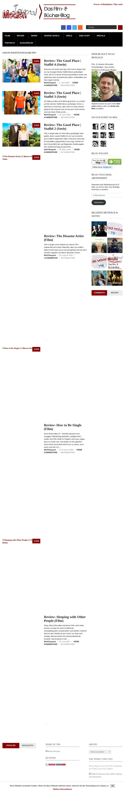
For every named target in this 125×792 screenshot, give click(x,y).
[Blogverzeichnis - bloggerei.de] (50, 765)
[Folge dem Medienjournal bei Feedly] (114, 164)
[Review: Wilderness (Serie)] (115, 246)
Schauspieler (26, 43)
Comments (99, 293)
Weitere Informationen (62, 789)
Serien (34, 36)
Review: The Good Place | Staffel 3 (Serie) (62, 94)
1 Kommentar (51, 258)
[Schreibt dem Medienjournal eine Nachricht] (103, 147)
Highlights (27, 745)
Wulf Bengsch (50, 83)
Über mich (118, 4)
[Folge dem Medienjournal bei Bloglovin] (102, 168)
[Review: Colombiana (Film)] (115, 278)
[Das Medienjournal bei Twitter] (111, 130)
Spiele (69, 36)
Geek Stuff (84, 36)
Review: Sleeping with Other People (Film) (65, 619)
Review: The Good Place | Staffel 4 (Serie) (62, 62)
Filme (7, 36)
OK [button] (112, 786)
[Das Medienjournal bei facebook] (95, 130)
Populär (10, 745)
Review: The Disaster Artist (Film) (64, 238)
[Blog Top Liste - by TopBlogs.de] (61, 765)
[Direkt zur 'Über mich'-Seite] (107, 101)
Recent (115, 293)
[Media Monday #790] (99, 262)
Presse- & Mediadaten (103, 4)
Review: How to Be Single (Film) (62, 427)
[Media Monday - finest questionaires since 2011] (53, 751)
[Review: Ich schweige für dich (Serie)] (99, 246)
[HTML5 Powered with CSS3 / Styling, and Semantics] (105, 777)
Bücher (20, 36)
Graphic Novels (51, 36)
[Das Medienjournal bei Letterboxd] (103, 138)
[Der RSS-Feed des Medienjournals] (95, 147)
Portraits (10, 43)
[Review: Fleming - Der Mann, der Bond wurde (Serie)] (99, 229)
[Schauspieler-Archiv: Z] (115, 262)
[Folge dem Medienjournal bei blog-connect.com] (99, 164)
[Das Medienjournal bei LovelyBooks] (111, 138)
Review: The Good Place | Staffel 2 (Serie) (62, 126)
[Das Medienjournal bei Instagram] (103, 130)
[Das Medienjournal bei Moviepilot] (95, 138)
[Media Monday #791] (115, 229)
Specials (101, 36)
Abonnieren (98, 202)
